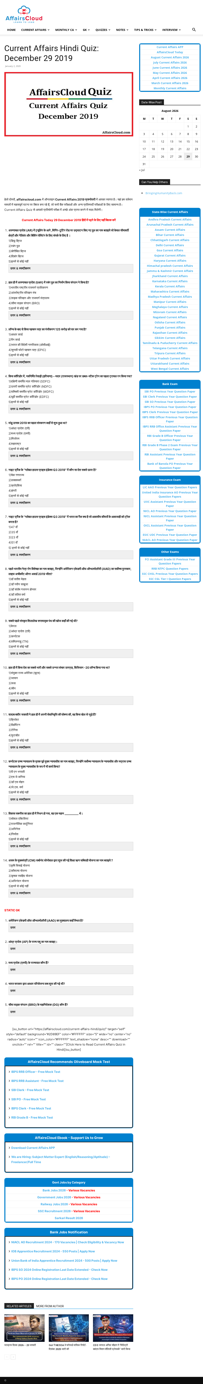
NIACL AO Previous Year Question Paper (169, 540)
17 (144, 149)
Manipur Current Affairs (170, 302)
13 (171, 141)
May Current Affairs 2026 (170, 73)
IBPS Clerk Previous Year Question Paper (170, 412)
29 (188, 156)
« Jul (142, 170)
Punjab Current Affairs (170, 327)
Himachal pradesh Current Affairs (170, 266)
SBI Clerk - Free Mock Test (30, 1090)
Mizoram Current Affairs (170, 312)
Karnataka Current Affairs (170, 281)
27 (171, 156)
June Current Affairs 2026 (170, 67)
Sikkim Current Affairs (170, 338)
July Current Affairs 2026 (170, 62)
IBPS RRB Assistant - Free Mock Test (37, 1081)
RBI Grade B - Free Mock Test (32, 1117)
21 (180, 149)
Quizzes (101, 30)
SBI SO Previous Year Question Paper (170, 402)
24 (144, 156)
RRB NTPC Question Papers (169, 568)
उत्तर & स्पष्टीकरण (20, 268)
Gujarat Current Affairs (170, 255)
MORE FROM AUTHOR (50, 1306)
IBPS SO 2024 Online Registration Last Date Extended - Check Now (59, 1270)
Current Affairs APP (170, 47)
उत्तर (12, 927)
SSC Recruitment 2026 (69, 1211)
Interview (170, 30)
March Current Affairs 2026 (169, 83)
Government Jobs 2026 (68, 1197)
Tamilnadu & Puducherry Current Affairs (170, 343)
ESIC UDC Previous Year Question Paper (170, 535)
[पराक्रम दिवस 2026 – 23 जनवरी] (24, 1328)
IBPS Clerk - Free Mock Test (31, 1108)
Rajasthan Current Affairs (170, 333)
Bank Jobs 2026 (69, 1190)
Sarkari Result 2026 (69, 1218)
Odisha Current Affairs (170, 322)
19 (162, 149)
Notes (120, 30)
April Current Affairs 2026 (169, 78)
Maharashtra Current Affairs (170, 291)
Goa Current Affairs (170, 250)
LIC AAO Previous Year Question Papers (170, 487)
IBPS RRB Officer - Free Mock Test (35, 1072)
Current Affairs (33, 30)
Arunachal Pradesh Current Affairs (170, 224)
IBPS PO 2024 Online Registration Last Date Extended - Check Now (59, 1279)
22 (188, 149)
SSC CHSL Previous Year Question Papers (170, 574)
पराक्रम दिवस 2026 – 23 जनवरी (20, 1345)
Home (11, 30)
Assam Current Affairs (170, 230)
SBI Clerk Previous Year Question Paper (170, 396)
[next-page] (13, 1357)
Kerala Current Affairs (170, 286)
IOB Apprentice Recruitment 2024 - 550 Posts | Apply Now (53, 1251)
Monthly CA (64, 30)
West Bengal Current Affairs (170, 369)
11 (153, 141)
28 (180, 156)
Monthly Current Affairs (170, 88)
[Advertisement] (68, 169)
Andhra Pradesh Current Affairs (170, 219)
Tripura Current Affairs (170, 353)
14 (180, 141)
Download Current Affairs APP (33, 1148)
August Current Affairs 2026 (170, 57)
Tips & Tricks (143, 30)
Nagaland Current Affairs (170, 317)
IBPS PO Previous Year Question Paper (170, 407)
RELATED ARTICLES (19, 1306)
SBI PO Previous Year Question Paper (170, 391)
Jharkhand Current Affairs (170, 276)
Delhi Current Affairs (170, 245)
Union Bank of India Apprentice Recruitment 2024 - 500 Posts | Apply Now (64, 1260)
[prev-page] (6, 1357)
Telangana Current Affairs (170, 348)
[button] (194, 30)
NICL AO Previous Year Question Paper (169, 511)
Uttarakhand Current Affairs (169, 363)
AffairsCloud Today (170, 52)
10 (144, 141)
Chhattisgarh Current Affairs (169, 240)
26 (162, 156)
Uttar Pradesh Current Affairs (170, 358)
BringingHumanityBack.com (164, 193)
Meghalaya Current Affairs (170, 307)
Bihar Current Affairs (170, 235)
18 (153, 149)
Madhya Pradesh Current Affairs (170, 296)
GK (85, 30)
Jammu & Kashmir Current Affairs (170, 271)
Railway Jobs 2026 (69, 1204)
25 (153, 156)
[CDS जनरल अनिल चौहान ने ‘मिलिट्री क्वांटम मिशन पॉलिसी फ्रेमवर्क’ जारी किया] (113, 1328)
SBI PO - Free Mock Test (28, 1099)
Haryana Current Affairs (170, 260)
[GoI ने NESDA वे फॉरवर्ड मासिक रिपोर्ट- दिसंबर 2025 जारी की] (69, 1328)
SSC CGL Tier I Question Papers (170, 579)
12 (162, 141)
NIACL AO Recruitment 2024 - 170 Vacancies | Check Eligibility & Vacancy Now (67, 1242)
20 (171, 149)
